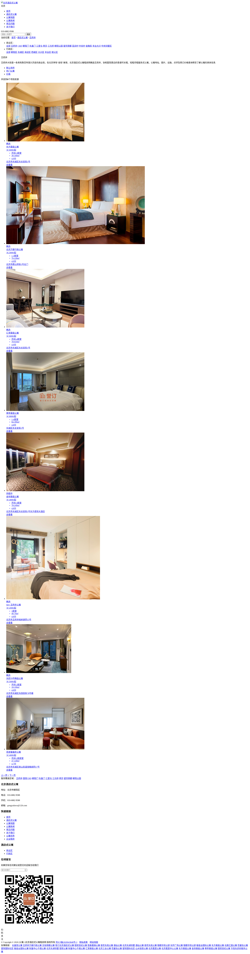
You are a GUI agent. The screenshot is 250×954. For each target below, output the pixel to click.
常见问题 (10, 24)
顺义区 (55, 52)
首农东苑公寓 (107, 945)
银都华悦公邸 (163, 945)
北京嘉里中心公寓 (169, 948)
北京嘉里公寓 (154, 948)
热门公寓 (10, 71)
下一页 (12, 775)
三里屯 (39, 46)
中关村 (82, 46)
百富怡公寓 (243, 945)
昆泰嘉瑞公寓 (94, 945)
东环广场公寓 (176, 945)
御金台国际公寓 (203, 945)
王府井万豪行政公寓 (32, 945)
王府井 (32, 37)
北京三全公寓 (104, 948)
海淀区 (27, 52)
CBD (20, 46)
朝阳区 (14, 52)
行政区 (9, 853)
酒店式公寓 (11, 14)
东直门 (32, 46)
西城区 (34, 52)
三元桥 (51, 46)
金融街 (89, 46)
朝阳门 (26, 46)
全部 (8, 46)
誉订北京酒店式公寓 (64, 945)
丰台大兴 (96, 46)
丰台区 (48, 52)
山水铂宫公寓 (141, 948)
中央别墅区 (106, 46)
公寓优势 (10, 836)
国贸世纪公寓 (80, 945)
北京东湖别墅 (128, 945)
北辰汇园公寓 (230, 945)
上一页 (4, 775)
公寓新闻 (10, 20)
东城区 (21, 52)
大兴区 (41, 52)
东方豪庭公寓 (217, 945)
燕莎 (45, 46)
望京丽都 (67, 46)
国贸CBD (27, 778)
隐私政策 (83, 942)
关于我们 (10, 27)
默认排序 (10, 68)
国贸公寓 (63, 948)
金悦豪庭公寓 (198, 948)
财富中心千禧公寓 (37, 948)
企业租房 (10, 839)
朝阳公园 (58, 46)
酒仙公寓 (118, 945)
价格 (8, 74)
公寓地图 (10, 17)
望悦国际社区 (7, 948)
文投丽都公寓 (48, 945)
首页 (8, 11)
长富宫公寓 (17, 945)
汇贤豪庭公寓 (91, 948)
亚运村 (75, 46)
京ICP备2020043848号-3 (66, 942)
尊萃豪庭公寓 (211, 948)
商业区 (9, 850)
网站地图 (94, 942)
